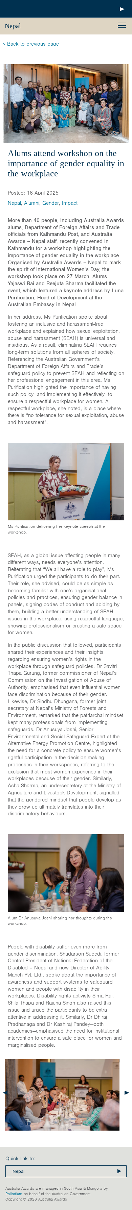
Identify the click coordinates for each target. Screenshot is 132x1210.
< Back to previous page (31, 44)
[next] (127, 1093)
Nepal (14, 203)
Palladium (13, 1193)
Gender (50, 203)
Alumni (31, 203)
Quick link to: (20, 1158)
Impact (70, 203)
